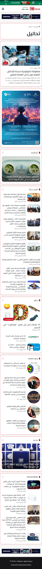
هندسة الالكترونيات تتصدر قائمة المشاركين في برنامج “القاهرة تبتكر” (14, 394)
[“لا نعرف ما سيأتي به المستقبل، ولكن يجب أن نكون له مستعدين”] (33, 368)
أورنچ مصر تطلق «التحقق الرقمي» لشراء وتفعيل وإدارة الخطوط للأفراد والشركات (21, 260)
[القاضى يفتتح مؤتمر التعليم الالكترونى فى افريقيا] (33, 411)
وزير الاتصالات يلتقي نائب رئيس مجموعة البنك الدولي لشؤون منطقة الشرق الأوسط (15, 509)
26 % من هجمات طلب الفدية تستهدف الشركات (16, 337)
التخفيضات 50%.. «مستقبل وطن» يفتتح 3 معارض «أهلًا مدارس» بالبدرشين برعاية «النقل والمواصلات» (14, 222)
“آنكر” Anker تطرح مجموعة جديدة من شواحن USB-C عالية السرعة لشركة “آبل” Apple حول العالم (14, 497)
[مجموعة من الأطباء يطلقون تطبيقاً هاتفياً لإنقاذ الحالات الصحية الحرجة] (33, 425)
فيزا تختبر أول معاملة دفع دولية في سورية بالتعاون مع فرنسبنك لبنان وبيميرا (15, 197)
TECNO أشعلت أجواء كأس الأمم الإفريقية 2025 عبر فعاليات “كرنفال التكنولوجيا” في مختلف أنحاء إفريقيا (14, 485)
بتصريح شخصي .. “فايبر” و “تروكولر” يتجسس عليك (17, 346)
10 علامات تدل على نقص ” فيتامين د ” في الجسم (21, 326)
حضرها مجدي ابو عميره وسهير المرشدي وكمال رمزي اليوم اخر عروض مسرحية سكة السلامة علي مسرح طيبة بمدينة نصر (14, 381)
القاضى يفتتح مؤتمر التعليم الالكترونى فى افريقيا (16, 407)
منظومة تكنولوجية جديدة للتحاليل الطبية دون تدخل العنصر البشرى (23, 73)
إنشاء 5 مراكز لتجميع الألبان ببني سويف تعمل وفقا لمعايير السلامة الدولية (15, 536)
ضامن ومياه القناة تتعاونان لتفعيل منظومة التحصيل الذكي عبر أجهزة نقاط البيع (15, 235)
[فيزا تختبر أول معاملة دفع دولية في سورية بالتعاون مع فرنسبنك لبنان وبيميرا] (33, 197)
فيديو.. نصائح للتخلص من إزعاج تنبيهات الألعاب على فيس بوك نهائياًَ (21, 465)
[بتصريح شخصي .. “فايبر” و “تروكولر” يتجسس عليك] (33, 347)
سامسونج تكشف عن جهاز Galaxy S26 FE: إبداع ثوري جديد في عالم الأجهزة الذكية (22, 178)
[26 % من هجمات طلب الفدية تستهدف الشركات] (33, 337)
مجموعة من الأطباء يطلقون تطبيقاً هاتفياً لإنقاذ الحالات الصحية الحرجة (16, 423)
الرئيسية (36, 26)
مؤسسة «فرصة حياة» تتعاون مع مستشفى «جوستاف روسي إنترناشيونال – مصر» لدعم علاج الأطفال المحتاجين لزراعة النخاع (14, 209)
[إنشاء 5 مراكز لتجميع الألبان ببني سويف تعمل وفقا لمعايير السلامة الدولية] (33, 536)
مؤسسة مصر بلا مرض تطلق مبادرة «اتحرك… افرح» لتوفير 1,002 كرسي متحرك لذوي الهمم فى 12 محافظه (14, 272)
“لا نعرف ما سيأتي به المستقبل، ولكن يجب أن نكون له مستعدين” (14, 364)
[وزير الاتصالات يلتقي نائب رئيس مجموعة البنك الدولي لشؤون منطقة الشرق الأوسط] (33, 510)
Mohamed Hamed (25, 564)
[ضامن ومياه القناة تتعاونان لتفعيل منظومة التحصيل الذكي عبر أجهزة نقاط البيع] (33, 235)
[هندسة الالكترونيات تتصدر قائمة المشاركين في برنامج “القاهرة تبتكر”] (33, 397)
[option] (21, 169)
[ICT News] (31, 8)
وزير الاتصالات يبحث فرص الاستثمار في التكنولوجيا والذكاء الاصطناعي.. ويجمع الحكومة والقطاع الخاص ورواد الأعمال (14, 285)
